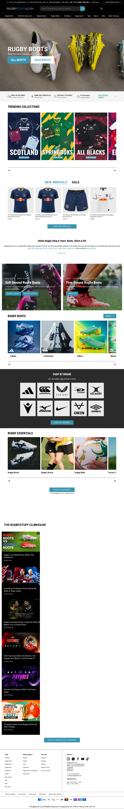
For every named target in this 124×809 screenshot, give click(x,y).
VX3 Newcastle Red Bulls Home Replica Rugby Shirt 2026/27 (19, 215)
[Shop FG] (92, 287)
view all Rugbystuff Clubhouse (62, 740)
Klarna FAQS (26, 774)
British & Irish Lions (25, 16)
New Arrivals (8, 777)
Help (79, 2)
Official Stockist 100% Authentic (82, 2)
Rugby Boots (41, 16)
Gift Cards (7, 786)
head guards (91, 248)
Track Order (86, 2)
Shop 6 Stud (13, 293)
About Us (43, 758)
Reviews (43, 764)
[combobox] (62, 8)
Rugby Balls (55, 16)
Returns (25, 761)
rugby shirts (31, 248)
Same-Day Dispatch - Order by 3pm (59, 2)
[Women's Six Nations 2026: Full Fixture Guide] (21, 676)
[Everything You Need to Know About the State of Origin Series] (21, 575)
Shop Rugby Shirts (103, 96)
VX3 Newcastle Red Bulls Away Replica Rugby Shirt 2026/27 (102, 215)
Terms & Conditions (10, 794)
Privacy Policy (22, 794)
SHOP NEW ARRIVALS (62, 226)
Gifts (103, 16)
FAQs (24, 764)
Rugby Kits (9, 16)
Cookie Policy (32, 794)
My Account (95, 2)
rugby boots (42, 248)
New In (96, 16)
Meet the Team (45, 767)
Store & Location (45, 770)
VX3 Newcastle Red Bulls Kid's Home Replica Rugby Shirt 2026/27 (46, 215)
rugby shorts (52, 248)
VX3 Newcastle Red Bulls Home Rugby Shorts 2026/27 (74, 215)
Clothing (67, 16)
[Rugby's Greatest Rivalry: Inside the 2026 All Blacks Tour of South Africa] (21, 609)
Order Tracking (113, 16)
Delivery (25, 758)
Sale (89, 16)
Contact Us (26, 767)
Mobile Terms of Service (55, 794)
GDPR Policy (42, 794)
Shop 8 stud (30, 293)
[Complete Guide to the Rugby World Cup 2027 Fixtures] (21, 710)
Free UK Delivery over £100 (37, 2)
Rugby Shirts (8, 761)
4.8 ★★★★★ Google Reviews (17, 2)
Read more (62, 253)
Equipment (79, 16)
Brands (7, 774)
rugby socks (71, 248)
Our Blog (43, 761)
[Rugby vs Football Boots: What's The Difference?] (21, 542)
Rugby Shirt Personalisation (30, 770)
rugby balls (62, 248)
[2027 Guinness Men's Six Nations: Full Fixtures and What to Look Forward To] (21, 643)
